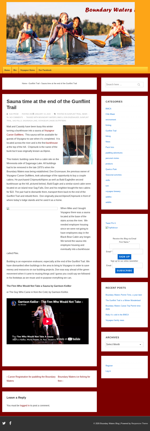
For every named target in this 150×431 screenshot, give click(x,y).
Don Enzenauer (71, 117)
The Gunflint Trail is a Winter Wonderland (123, 300)
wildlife (108, 202)
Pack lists (110, 147)
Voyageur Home (27, 70)
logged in (25, 405)
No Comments (16, 117)
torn (107, 186)
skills (108, 180)
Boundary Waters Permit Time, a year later (124, 295)
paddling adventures (114, 153)
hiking (108, 136)
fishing (108, 125)
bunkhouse (52, 143)
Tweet (108, 223)
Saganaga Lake (30, 121)
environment (111, 120)
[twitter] (4, 424)
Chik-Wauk (110, 114)
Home (7, 70)
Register (109, 366)
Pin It (113, 223)
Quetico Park (111, 169)
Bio (15, 70)
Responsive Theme (139, 423)
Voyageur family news (115, 320)
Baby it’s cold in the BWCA (117, 315)
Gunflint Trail (74, 114)
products (109, 164)
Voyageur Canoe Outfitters (52, 121)
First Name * (124, 242)
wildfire (108, 197)
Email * (109, 252)
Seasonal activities (114, 175)
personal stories (112, 158)
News (84, 114)
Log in (108, 371)
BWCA (60, 117)
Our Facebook (45, 70)
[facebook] (10, 424)
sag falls (17, 121)
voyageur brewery (113, 191)
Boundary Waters (48, 117)
